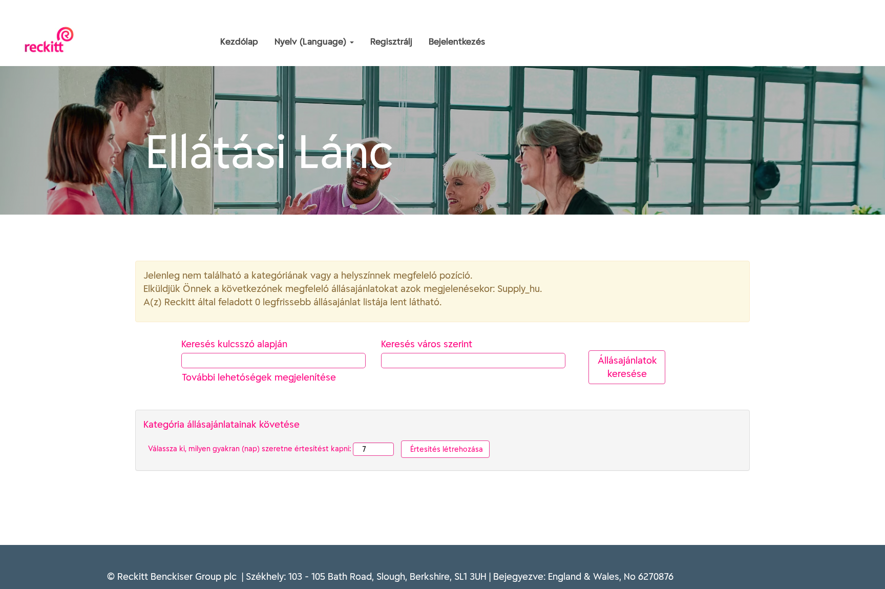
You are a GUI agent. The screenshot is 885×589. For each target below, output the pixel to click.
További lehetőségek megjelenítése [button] (259, 377)
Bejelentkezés (457, 41)
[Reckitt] (143, 19)
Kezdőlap (239, 41)
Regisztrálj (391, 41)
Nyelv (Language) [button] (312, 41)
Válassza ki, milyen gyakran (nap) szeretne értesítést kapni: (249, 448)
